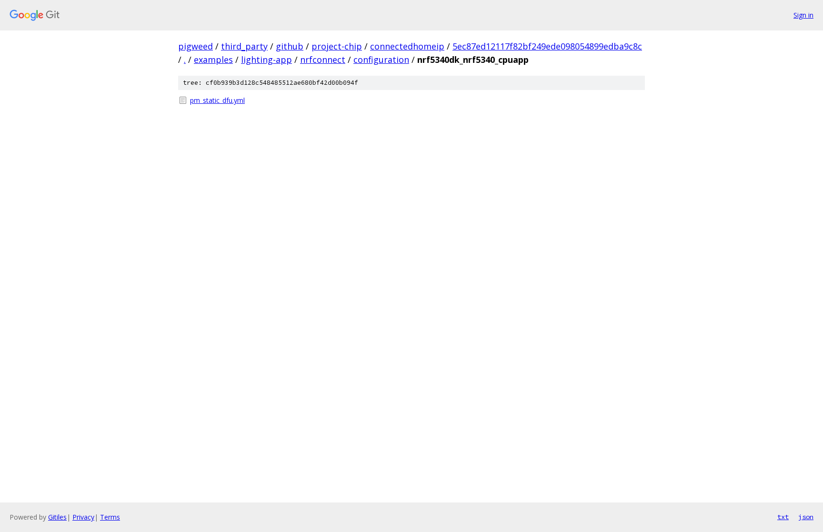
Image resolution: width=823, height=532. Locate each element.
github (289, 46)
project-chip (336, 46)
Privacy (83, 517)
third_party (244, 46)
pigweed (195, 46)
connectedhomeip (407, 46)
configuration (381, 59)
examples (213, 59)
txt (783, 516)
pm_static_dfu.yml (217, 100)
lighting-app (266, 59)
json (805, 516)
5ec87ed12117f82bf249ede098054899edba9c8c (547, 46)
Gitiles (57, 517)
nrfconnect (322, 59)
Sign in (803, 15)
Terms (110, 517)
